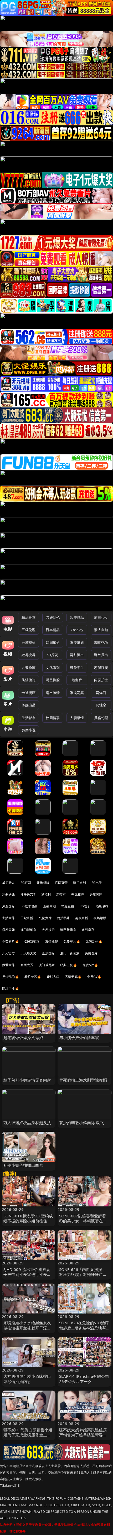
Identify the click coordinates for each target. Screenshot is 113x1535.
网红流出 (77, 654)
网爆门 (101, 692)
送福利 (46, 894)
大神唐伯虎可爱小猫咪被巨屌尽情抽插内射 (27, 1379)
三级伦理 (28, 629)
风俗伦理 (101, 717)
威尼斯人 (8, 882)
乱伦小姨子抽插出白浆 (23, 1165)
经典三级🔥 (68, 965)
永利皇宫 (88, 929)
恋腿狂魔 (101, 667)
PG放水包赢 (29, 906)
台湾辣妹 (28, 642)
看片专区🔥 (32, 976)
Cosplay (77, 629)
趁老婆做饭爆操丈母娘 (23, 1037)
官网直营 (61, 882)
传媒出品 (28, 705)
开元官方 (8, 953)
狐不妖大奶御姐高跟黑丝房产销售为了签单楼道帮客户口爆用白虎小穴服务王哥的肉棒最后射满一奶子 (83, 1437)
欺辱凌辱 (28, 654)
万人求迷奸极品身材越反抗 (27, 1122)
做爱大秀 (8, 965)
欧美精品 (77, 617)
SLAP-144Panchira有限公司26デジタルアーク (84, 1379)
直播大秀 (26, 965)
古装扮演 (28, 667)
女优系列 (53, 667)
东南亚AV (101, 642)
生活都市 (28, 717)
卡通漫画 (28, 692)
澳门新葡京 (28, 929)
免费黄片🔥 (71, 941)
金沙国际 (48, 953)
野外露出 (101, 654)
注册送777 (28, 894)
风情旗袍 (28, 680)
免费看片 (91, 953)
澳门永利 (79, 882)
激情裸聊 (51, 941)
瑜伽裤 (77, 680)
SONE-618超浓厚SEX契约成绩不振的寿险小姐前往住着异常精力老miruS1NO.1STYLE (28, 1223)
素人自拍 (101, 629)
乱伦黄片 (45, 918)
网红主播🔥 (10, 988)
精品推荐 (28, 617)
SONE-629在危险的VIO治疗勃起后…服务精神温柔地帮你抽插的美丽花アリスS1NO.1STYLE (84, 1330)
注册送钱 (8, 894)
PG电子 (96, 882)
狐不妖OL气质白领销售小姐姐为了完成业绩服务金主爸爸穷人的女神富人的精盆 (28, 1434)
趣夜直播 (81, 918)
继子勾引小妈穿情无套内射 (27, 1080)
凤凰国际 (8, 906)
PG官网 (25, 882)
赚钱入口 (53, 976)
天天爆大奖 (28, 953)
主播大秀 (8, 918)
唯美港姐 (77, 642)
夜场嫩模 (100, 918)
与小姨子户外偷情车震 (79, 1037)
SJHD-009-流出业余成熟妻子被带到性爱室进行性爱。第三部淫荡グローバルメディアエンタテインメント (27, 1277)
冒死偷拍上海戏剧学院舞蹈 (83, 1080)
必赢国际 (96, 894)
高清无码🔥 (73, 976)
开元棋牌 (43, 882)
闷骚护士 (101, 680)
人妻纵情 (77, 717)
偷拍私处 (63, 918)
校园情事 (53, 717)
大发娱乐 (48, 929)
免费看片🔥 (10, 941)
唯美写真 (77, 692)
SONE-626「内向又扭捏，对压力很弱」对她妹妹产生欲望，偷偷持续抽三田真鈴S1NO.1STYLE (83, 1277)
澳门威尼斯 (47, 965)
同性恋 (101, 705)
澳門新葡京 (68, 929)
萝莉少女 (101, 617)
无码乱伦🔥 (94, 941)
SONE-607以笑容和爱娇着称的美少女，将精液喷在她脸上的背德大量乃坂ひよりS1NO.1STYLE (83, 1223)
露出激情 (53, 692)
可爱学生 (77, 667)
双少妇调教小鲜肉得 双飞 (81, 1122)
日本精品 (53, 629)
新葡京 (61, 894)
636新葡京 (32, 941)
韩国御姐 (53, 642)
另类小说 (28, 730)
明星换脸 (53, 680)
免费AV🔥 (94, 976)
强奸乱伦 (53, 617)
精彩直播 (67, 906)
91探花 (52, 654)
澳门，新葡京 (69, 953)
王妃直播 (26, 918)
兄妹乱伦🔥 (10, 976)
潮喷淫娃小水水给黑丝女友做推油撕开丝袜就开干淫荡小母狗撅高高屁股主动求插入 (27, 1330)
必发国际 (8, 929)
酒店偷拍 (102, 906)
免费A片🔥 (90, 965)
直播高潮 (49, 906)
